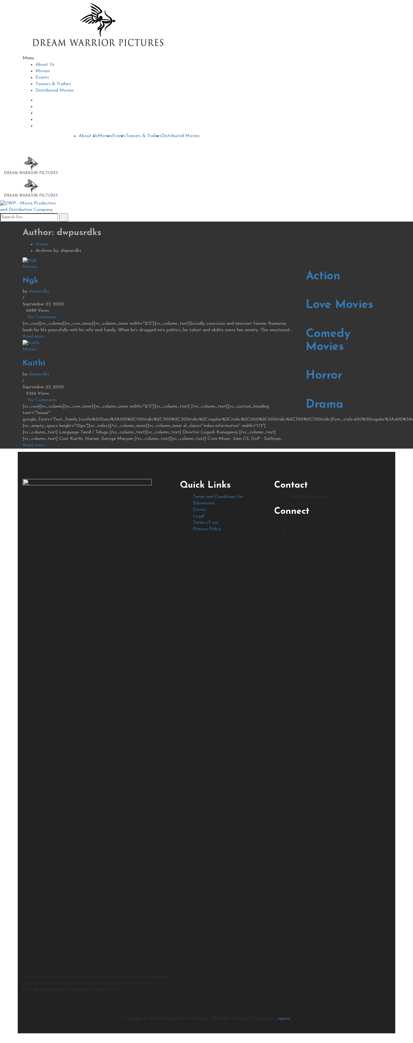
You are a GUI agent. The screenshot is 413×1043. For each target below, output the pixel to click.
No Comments (42, 317)
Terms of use (205, 522)
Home (41, 244)
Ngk (30, 281)
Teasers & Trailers (53, 84)
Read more (34, 336)
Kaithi (34, 363)
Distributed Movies (54, 90)
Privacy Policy (207, 529)
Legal (198, 516)
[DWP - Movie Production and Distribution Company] (97, 27)
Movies (42, 71)
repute (283, 1018)
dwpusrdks (39, 291)
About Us (45, 64)
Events (42, 77)
